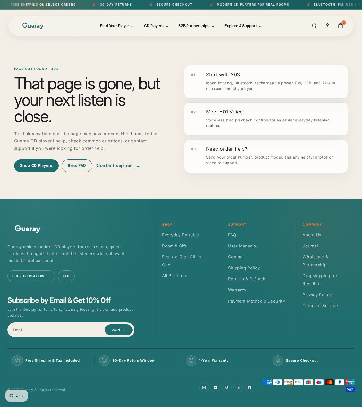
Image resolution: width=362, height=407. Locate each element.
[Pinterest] (238, 387)
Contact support (118, 165)
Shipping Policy (244, 267)
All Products (174, 275)
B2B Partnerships (196, 25)
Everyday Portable (180, 234)
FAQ (66, 276)
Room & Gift (174, 245)
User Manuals (242, 245)
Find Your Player (117, 25)
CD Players (156, 25)
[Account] (327, 25)
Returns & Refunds (247, 278)
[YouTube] (215, 387)
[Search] (314, 25)
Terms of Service (320, 305)
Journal (310, 245)
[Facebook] (249, 387)
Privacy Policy (317, 294)
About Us (312, 234)
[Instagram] (204, 387)
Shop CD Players (36, 165)
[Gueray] (33, 25)
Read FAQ (77, 165)
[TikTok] (227, 387)
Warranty (237, 289)
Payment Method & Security (256, 300)
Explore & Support (243, 25)
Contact (236, 256)
